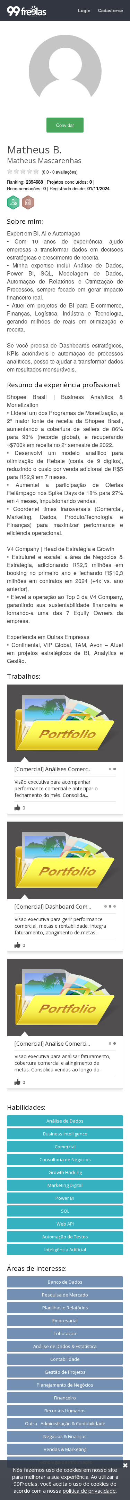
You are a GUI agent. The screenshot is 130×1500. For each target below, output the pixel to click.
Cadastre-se (110, 10)
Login (84, 10)
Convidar (65, 125)
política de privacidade (89, 1490)
